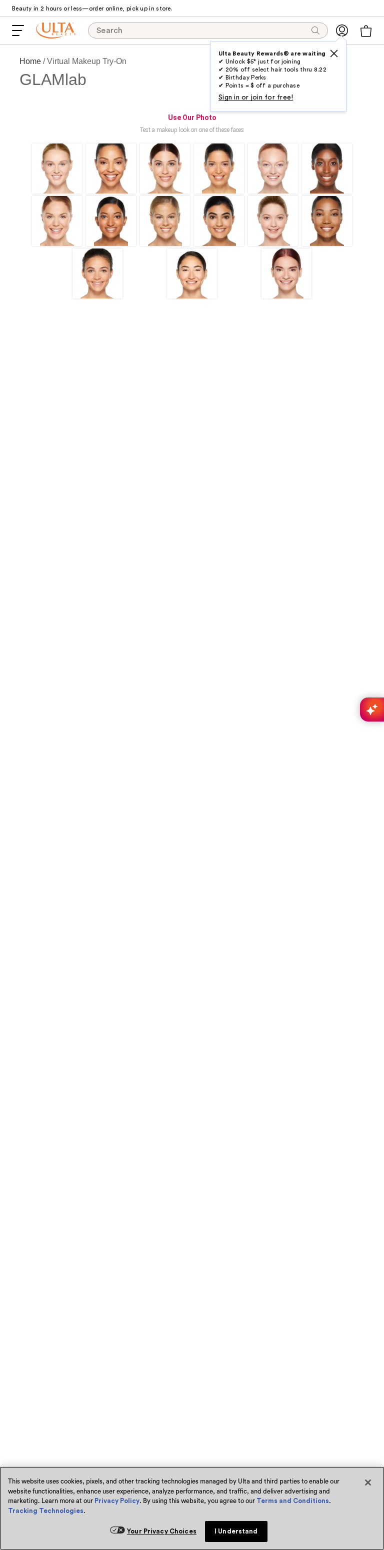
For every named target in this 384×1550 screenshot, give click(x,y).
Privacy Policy (117, 1501)
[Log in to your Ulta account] (342, 30)
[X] (334, 54)
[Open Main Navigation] (18, 30)
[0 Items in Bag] (366, 31)
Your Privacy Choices (161, 1531)
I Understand (236, 1531)
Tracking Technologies (46, 1511)
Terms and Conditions (292, 1501)
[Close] (368, 1483)
